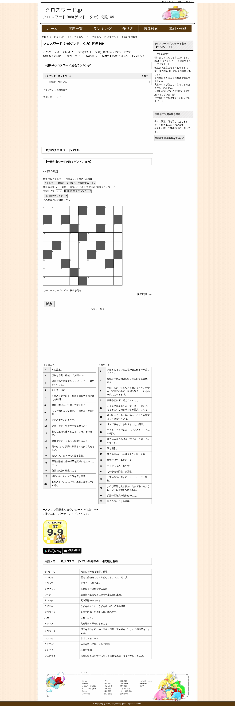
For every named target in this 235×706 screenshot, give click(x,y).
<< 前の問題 (50, 171)
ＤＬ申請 (107, 688)
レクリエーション (146, 681)
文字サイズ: (49, 191)
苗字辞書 (123, 686)
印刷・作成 (177, 29)
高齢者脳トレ (144, 683)
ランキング (102, 29)
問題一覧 (76, 29)
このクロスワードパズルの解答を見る (62, 290)
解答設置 (107, 691)
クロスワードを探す (89, 686)
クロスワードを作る (89, 688)
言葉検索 (151, 29)
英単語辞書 (124, 683)
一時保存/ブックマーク (55, 196)
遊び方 (142, 686)
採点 (49, 304)
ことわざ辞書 (125, 688)
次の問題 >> (144, 294)
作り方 (127, 29)
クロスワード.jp (63, 10)
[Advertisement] (97, 121)
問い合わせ (108, 694)
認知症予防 (124, 694)
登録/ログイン (185, 1)
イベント (107, 681)
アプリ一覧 (86, 694)
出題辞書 (123, 681)
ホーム (52, 29)
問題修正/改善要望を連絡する (169, 138)
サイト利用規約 (126, 691)
